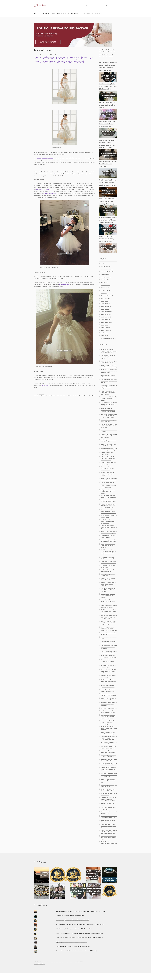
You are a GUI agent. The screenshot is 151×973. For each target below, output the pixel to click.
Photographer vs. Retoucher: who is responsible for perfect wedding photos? (109, 435)
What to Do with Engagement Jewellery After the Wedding (108, 690)
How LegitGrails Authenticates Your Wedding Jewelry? (108, 666)
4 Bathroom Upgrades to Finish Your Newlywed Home (108, 570)
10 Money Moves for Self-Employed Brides (107, 453)
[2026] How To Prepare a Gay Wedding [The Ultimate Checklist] (73, 946)
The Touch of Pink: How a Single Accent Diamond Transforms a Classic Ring (109, 425)
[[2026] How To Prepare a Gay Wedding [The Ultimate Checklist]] (57, 891)
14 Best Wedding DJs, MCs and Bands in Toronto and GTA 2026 (72, 920)
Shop (79, 5)
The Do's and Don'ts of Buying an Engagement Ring (70, 915)
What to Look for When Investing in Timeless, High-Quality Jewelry (107, 238)
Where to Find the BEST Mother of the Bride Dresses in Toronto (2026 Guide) (76, 951)
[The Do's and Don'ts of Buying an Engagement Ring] (109, 875)
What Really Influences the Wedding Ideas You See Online (108, 751)
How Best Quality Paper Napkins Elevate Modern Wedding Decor (109, 532)
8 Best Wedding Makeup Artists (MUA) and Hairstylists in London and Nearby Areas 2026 (79, 933)
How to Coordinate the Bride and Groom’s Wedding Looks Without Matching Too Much (109, 371)
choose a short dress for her (48, 174)
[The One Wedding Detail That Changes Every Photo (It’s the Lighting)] (108, 96)
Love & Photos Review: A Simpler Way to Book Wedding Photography (107, 201)
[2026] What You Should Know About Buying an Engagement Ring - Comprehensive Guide (79, 937)
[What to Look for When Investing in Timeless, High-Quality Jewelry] (108, 248)
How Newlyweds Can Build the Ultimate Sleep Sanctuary (108, 163)
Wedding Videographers (108, 338)
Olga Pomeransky (44, 54)
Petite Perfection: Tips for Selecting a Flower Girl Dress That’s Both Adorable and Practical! (63, 60)
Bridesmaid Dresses (106, 269)
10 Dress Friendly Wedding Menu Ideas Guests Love (108, 420)
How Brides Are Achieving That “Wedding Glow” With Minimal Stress (108, 611)
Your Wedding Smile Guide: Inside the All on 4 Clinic (109, 812)
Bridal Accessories (96, 5)
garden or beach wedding (50, 193)
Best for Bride (44, 385)
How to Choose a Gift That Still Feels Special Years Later (108, 698)
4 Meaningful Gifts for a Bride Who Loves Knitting (108, 566)
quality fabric (80, 395)
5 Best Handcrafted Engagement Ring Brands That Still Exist (109, 652)
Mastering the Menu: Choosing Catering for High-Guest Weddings (108, 584)
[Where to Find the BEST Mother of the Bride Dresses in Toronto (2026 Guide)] (78, 891)
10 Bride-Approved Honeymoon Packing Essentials (108, 440)
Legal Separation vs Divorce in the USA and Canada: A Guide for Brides (109, 837)
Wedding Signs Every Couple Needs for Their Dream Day (108, 733)
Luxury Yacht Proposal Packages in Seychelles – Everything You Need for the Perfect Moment (109, 832)
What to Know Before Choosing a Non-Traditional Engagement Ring (109, 601)
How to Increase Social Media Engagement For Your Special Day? (108, 780)
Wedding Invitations (106, 311)
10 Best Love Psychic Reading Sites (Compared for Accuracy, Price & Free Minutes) (108, 458)
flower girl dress (55, 395)
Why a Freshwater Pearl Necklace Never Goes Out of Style (109, 606)
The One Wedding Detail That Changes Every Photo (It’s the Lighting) (108, 86)
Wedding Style (104, 325)
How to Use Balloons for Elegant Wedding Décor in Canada (107, 105)
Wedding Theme (105, 327)
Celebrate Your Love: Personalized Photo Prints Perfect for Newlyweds (107, 661)
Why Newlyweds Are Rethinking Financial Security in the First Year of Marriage (108, 769)
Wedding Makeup (105, 319)
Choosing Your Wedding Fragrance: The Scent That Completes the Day (107, 468)
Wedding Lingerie (105, 317)
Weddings (103, 335)
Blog (53, 13)
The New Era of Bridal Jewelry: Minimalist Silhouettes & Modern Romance (109, 843)
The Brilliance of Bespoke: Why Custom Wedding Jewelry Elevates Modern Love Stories (108, 799)
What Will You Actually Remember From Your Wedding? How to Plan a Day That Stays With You (109, 415)
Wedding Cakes (104, 301)
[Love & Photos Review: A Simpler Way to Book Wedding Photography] (108, 210)
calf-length (39, 395)
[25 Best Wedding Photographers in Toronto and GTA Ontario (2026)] (73, 875)
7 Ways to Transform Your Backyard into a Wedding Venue (109, 500)
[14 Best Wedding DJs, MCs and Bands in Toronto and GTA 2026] (57, 875)
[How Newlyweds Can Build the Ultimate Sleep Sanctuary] (108, 173)
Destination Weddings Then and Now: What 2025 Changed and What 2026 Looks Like (109, 617)
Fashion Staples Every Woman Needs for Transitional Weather (108, 496)
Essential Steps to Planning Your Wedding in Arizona (109, 785)
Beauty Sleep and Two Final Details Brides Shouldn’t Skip (108, 711)
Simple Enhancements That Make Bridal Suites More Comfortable (109, 764)
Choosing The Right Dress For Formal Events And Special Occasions (108, 595)
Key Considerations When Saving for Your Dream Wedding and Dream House (109, 647)
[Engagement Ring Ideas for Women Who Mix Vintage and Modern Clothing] (108, 229)
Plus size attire (104, 290)
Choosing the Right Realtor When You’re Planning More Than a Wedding (109, 671)
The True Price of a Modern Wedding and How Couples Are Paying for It (108, 681)
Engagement (104, 274)
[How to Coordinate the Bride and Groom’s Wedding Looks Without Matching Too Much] (108, 154)
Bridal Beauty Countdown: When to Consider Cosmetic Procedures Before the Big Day (109, 775)
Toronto (97, 13)
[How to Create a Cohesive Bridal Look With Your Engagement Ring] (108, 133)
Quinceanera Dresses (106, 295)
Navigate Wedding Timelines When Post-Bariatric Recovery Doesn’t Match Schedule (108, 716)
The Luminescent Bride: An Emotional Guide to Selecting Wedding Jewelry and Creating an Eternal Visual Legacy (109, 485)
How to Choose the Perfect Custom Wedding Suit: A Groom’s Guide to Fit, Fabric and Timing (109, 351)
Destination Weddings (106, 271)
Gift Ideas (103, 282)
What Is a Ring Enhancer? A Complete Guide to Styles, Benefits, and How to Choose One (109, 628)
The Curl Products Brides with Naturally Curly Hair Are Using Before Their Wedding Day (108, 505)
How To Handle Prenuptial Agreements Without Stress (107, 686)
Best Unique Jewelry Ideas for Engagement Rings (108, 536)
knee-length (66, 395)
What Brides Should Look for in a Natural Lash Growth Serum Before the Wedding (109, 404)
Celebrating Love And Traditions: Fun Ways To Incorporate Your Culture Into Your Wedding (109, 738)
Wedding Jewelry (105, 314)
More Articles (74, 13)
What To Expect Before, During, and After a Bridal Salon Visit (108, 747)
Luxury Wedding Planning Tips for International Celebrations (108, 540)
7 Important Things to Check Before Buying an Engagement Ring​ (108, 826)
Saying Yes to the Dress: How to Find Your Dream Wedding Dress (108, 562)
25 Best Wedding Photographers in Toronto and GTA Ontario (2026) (74, 929)
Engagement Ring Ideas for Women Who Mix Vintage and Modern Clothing (108, 219)
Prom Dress (103, 293)
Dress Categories (61, 13)
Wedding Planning (105, 322)
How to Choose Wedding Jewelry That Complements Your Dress (109, 479)
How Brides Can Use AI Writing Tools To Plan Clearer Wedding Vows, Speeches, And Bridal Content (108, 552)
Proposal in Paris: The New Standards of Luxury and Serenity (107, 474)
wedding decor (91, 395)
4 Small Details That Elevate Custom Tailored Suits (108, 578)
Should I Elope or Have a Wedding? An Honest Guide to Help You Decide (108, 521)
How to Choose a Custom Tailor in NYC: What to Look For (108, 444)
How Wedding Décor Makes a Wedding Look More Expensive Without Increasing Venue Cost (108, 511)
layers (70, 395)
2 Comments (53, 54)
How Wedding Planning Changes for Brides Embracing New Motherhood (109, 704)
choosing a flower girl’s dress (45, 158)
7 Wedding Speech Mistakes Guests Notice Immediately (107, 557)
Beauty (102, 264)
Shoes (85, 395)
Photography (104, 287)
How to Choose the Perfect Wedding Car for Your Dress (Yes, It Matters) (109, 728)
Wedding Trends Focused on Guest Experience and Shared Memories (108, 545)
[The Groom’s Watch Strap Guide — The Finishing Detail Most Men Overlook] (108, 192)
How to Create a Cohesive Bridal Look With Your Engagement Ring (107, 123)
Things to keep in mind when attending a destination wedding (108, 491)
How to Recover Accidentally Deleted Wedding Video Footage (108, 656)
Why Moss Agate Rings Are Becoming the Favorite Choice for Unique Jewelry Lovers (109, 527)
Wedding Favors (105, 309)
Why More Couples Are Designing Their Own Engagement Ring (109, 449)
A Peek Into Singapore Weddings (109, 708)
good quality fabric (64, 284)
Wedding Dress (86, 5)
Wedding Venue (104, 333)
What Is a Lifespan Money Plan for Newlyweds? (108, 633)
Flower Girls (41, 394)
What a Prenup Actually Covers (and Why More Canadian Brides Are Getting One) (108, 623)
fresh (61, 395)
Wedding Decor (104, 303)
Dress (43, 395)
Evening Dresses (105, 277)
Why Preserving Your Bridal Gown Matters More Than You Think (109, 743)
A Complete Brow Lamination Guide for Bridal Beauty (108, 789)
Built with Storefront (39, 964)
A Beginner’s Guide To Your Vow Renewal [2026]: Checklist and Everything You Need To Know (80, 911)
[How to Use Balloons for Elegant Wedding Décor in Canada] (108, 114)
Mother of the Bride (105, 285)
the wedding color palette (43, 189)
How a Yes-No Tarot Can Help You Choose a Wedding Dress (109, 759)
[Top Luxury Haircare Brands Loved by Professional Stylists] (93, 891)
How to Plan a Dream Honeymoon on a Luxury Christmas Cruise (109, 816)
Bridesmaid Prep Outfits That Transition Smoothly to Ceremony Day (108, 722)
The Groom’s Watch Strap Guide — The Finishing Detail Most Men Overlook (107, 182)
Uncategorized (104, 298)
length (74, 395)
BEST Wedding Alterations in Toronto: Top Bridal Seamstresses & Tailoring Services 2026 (79, 924)
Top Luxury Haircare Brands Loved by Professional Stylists (108, 694)
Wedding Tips (106, 5)
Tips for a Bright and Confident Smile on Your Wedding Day (108, 755)
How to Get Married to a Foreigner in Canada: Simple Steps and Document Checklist (108, 410)
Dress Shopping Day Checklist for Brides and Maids (109, 516)
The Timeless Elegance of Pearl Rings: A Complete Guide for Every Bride (108, 590)
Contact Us (113, 5)
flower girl (48, 395)
